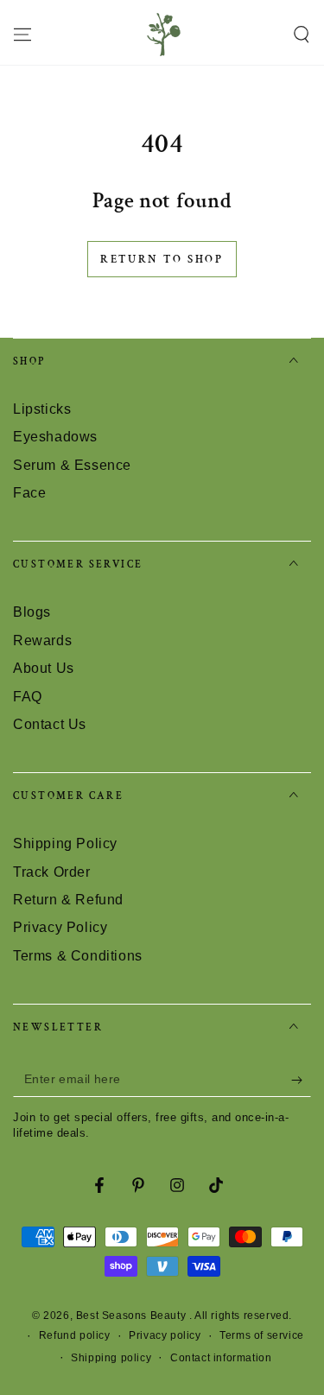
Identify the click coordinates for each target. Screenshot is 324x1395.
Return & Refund (68, 899)
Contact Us (49, 724)
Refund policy (75, 1335)
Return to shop (161, 259)
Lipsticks (42, 409)
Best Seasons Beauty (132, 1315)
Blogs (32, 612)
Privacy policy (164, 1335)
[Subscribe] (301, 1080)
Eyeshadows (55, 436)
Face (29, 492)
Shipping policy (111, 1358)
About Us (43, 668)
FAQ (27, 696)
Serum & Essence (72, 465)
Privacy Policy (60, 927)
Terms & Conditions (78, 955)
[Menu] (22, 34)
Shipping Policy (65, 843)
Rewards (42, 640)
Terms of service (261, 1335)
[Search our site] (301, 34)
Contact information (220, 1358)
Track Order (52, 872)
